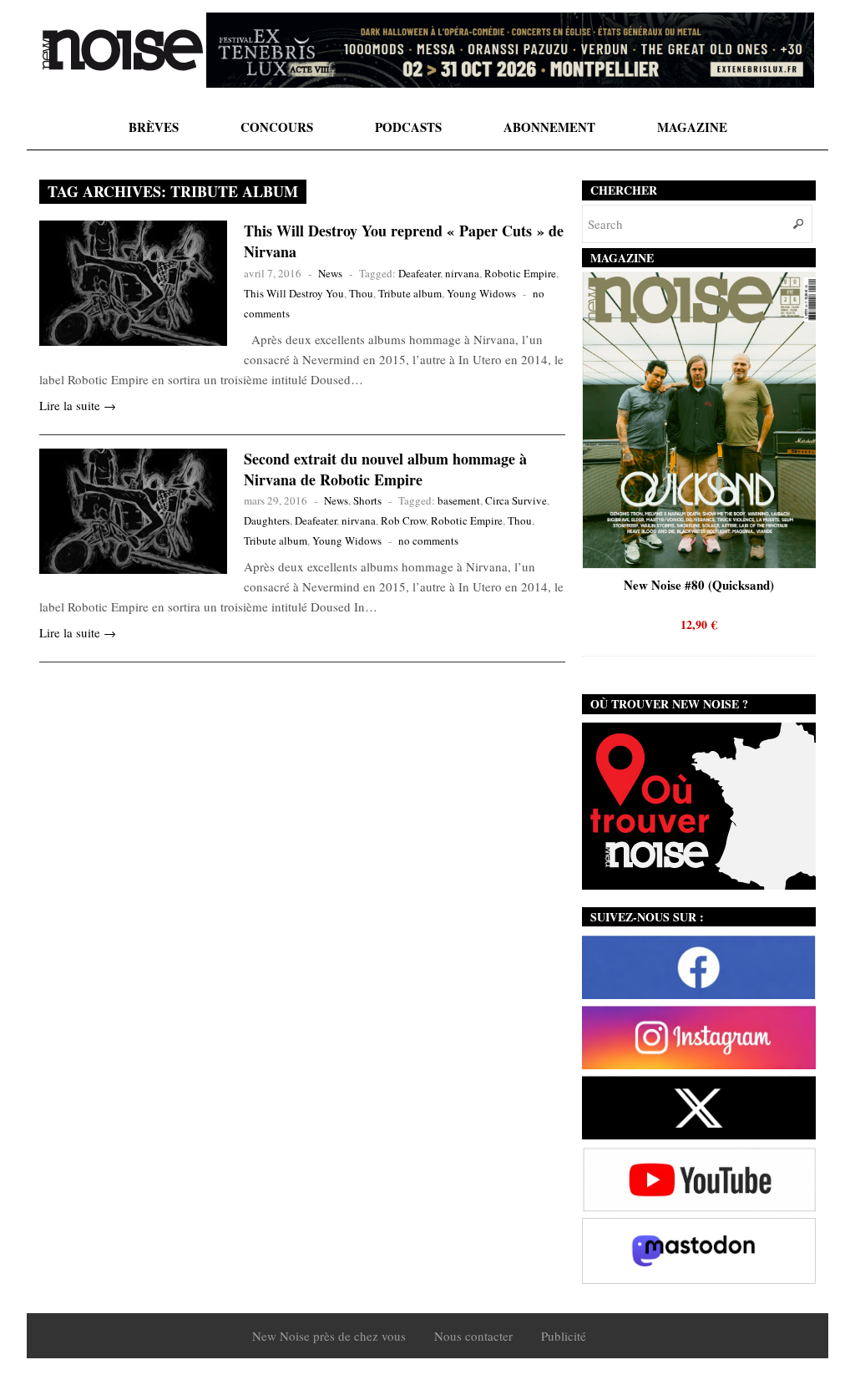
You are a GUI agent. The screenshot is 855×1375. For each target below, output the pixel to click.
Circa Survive (516, 500)
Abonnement (549, 127)
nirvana (462, 273)
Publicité (563, 1335)
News (330, 273)
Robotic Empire (520, 273)
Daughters (267, 520)
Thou (361, 293)
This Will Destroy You (294, 293)
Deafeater (419, 273)
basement (459, 500)
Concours (276, 127)
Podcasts (408, 127)
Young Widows (481, 293)
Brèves (154, 127)
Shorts (367, 500)
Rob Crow (403, 520)
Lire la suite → (77, 405)
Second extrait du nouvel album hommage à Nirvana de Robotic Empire (385, 469)
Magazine (692, 127)
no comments (428, 540)
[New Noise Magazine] (122, 50)
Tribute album (410, 293)
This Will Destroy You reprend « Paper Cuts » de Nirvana (404, 241)
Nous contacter (473, 1335)
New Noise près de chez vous (329, 1335)
